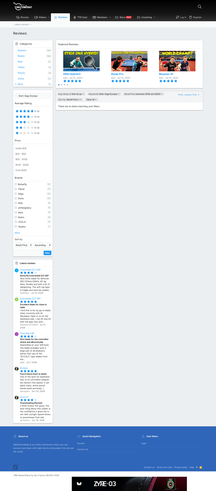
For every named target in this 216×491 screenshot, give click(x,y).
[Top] (197, 467)
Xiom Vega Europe (103, 94)
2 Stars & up (70, 94)
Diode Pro (117, 74)
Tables (21, 67)
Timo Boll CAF (27, 333)
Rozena (24, 368)
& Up (37, 111)
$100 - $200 (22, 164)
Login (144, 443)
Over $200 (21, 170)
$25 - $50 (20, 153)
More (20, 84)
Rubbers (22, 50)
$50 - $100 (21, 159)
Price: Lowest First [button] (187, 94)
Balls (20, 61)
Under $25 (21, 148)
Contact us (82, 449)
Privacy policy (181, 467)
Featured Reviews (68, 44)
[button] (49, 17)
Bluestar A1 (166, 74)
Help (191, 467)
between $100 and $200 (142, 94)
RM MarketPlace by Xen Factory (36, 475)
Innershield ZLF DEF (30, 269)
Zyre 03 (24, 397)
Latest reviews (27, 263)
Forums (80, 443)
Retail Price (68, 99)
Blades (21, 56)
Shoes (21, 78)
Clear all (90, 99)
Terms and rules (164, 467)
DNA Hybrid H (71, 74)
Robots (21, 72)
